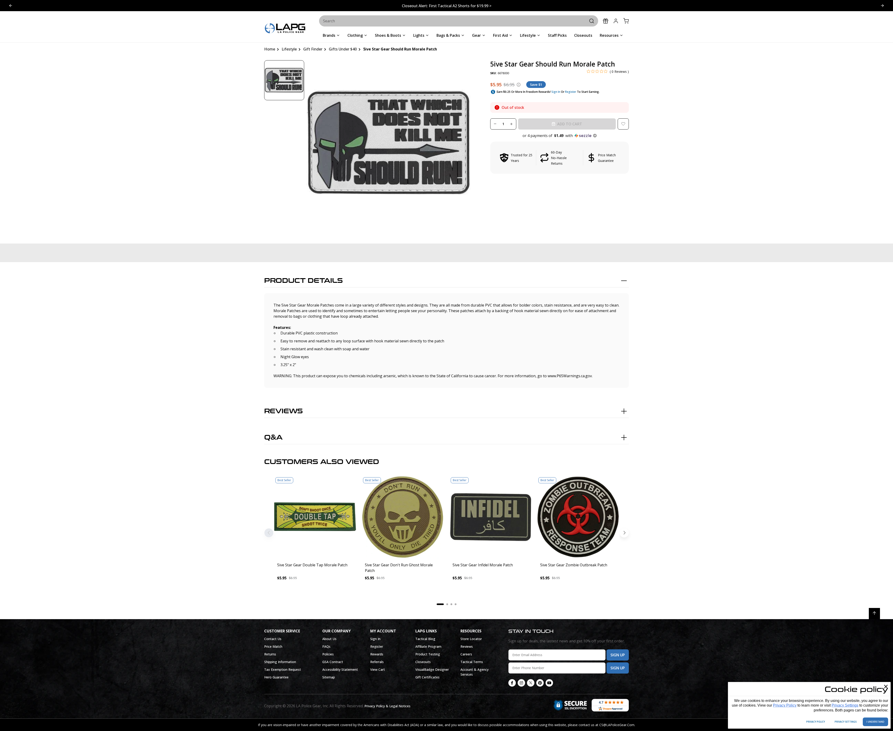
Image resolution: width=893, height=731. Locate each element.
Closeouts (423, 662)
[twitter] (530, 683)
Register (570, 92)
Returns (270, 654)
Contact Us (272, 639)
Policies (328, 654)
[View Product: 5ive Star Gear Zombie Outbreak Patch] (578, 516)
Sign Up (617, 655)
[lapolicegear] (285, 28)
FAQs (326, 646)
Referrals (377, 662)
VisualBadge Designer (432, 669)
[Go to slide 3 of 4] (11, 5)
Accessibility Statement (340, 669)
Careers (466, 654)
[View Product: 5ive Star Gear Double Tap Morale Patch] (315, 516)
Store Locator (471, 639)
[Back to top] (874, 613)
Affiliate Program (428, 646)
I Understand (875, 721)
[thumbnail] (284, 80)
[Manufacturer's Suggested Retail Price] (518, 85)
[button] (559, 135)
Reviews (283, 411)
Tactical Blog (425, 639)
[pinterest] (540, 683)
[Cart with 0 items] (626, 21)
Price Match (273, 646)
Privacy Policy (784, 705)
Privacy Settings (845, 705)
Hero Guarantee (276, 677)
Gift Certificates (427, 677)
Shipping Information (280, 662)
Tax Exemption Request (282, 669)
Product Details (303, 281)
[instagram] (521, 683)
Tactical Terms (471, 662)
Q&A (273, 437)
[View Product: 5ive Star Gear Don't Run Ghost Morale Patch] (402, 516)
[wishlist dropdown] (623, 124)
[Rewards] (605, 21)
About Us (329, 639)
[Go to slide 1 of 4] (882, 5)
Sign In (555, 92)
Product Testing (427, 654)
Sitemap (328, 677)
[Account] (616, 21)
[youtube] (549, 683)
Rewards (376, 654)
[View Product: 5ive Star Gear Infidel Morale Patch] (490, 516)
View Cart (377, 669)
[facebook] (512, 683)
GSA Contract (332, 662)
